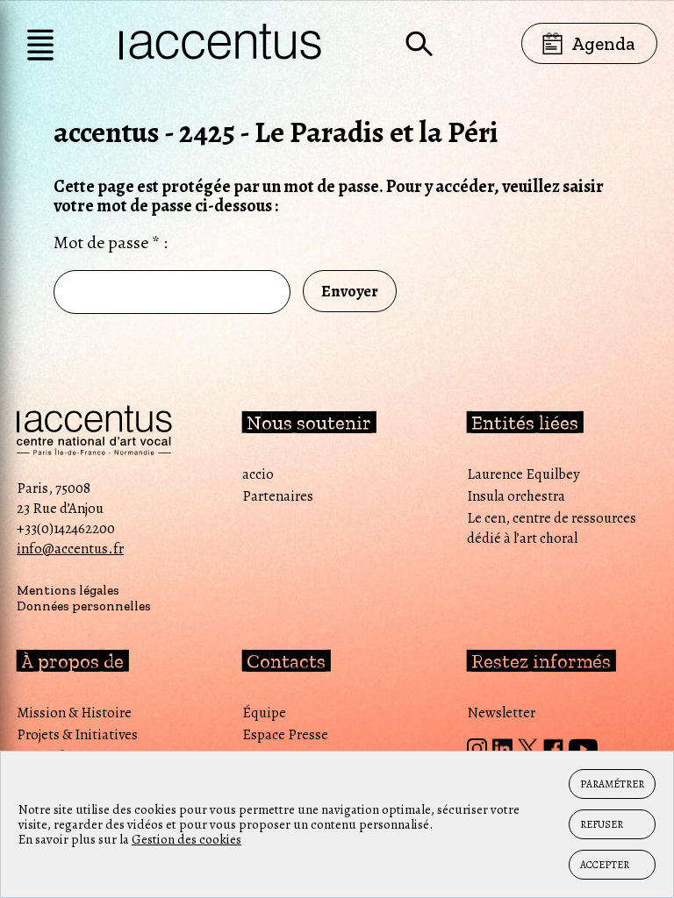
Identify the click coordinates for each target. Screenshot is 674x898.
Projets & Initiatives (77, 734)
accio (258, 474)
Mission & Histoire (74, 712)
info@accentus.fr (70, 548)
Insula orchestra (516, 496)
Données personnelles (84, 606)
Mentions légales (68, 590)
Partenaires (277, 496)
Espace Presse (285, 734)
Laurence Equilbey (523, 474)
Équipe (264, 712)
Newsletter (501, 712)
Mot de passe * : (111, 242)
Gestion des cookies (186, 839)
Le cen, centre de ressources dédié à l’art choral (551, 528)
